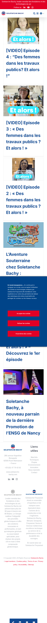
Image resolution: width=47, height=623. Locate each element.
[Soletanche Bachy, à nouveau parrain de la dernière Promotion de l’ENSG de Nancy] (23, 382)
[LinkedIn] (9, 479)
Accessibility (22, 564)
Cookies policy (22, 561)
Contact (34, 472)
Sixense (29, 526)
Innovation (34, 467)
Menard (30, 521)
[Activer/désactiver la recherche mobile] (34, 13)
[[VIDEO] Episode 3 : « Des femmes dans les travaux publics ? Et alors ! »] (23, 101)
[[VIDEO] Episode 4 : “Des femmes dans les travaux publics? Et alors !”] (23, 31)
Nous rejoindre (34, 470)
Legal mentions (10, 561)
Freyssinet (30, 523)
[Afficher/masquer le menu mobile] (38, 13)
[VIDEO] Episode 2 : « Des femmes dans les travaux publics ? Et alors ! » (23, 200)
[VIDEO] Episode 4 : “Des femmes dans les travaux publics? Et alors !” (23, 63)
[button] (42, 13)
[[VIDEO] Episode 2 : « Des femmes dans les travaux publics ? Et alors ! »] (23, 169)
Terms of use (32, 561)
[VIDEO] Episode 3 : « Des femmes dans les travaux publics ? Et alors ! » (23, 135)
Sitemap (31, 564)
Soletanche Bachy (37, 558)
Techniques (34, 460)
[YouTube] (13, 479)
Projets (34, 462)
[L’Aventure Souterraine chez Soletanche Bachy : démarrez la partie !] (23, 235)
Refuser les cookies (23, 323)
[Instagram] (17, 479)
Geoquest (37, 521)
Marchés (34, 457)
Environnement (34, 465)
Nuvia (37, 523)
